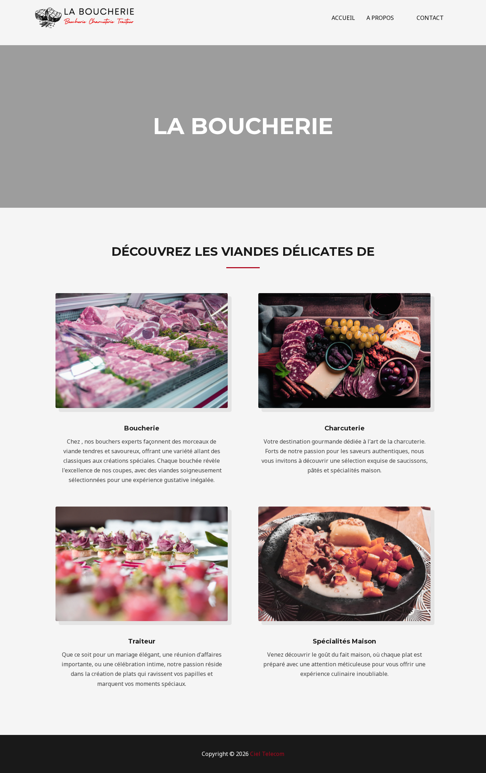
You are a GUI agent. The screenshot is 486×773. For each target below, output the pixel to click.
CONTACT (430, 18)
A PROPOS (380, 18)
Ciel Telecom (267, 754)
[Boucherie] (85, 17)
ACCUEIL (343, 18)
